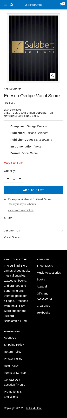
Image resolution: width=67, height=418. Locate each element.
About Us (10, 337)
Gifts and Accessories (45, 296)
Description (12, 230)
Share (8, 217)
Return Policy (12, 351)
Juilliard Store (34, 408)
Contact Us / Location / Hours (14, 382)
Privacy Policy (13, 358)
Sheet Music (45, 265)
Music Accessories (49, 272)
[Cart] (61, 4)
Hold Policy (11, 365)
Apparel (42, 286)
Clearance (43, 305)
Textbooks (43, 312)
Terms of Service (15, 372)
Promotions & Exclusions (12, 394)
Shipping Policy (14, 344)
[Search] (11, 4)
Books (41, 279)
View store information (21, 210)
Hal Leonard (12, 89)
